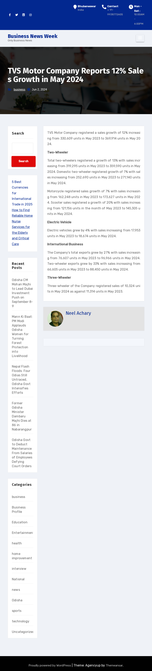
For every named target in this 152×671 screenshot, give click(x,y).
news (16, 590)
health (17, 543)
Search (18, 133)
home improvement (22, 556)
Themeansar (114, 665)
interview (19, 569)
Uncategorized (23, 632)
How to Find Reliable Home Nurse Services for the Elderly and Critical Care (22, 227)
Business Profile (19, 509)
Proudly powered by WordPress (50, 665)
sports (16, 611)
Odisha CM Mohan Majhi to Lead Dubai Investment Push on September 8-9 (22, 293)
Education (20, 522)
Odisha (17, 600)
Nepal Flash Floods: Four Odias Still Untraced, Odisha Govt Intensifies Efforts (21, 380)
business (19, 89)
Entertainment (23, 533)
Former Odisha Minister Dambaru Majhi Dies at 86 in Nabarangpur (22, 416)
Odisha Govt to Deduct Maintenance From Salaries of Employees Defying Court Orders (22, 453)
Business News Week (32, 36)
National (18, 579)
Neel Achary (78, 313)
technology (20, 621)
